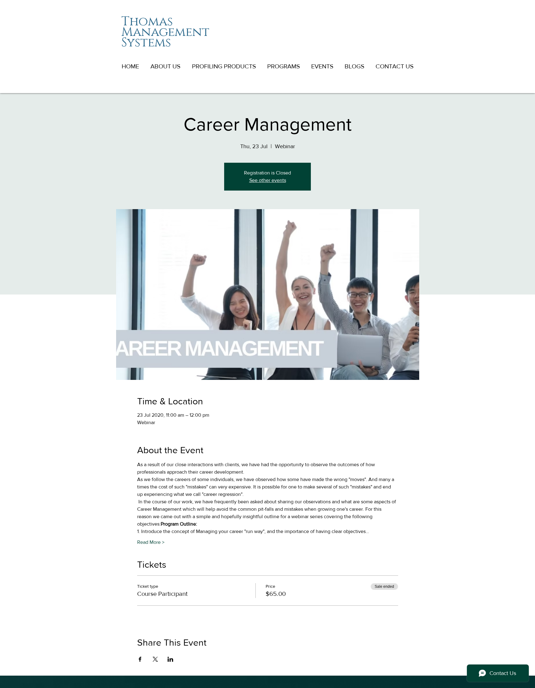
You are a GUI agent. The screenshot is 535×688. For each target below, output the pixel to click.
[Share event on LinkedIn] (170, 659)
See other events (267, 180)
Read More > (150, 542)
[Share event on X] (155, 659)
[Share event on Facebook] (140, 659)
